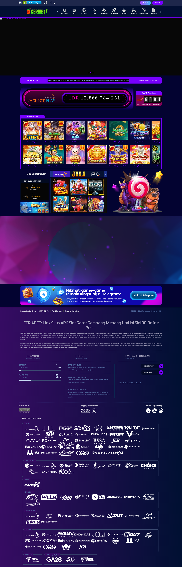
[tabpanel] (91, 46)
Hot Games (64, 13)
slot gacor (156, 333)
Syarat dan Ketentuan (72, 311)
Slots (74, 13)
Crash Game (114, 13)
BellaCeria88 (147, 372)
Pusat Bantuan (57, 311)
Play (50, 100)
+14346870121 (148, 366)
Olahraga (104, 13)
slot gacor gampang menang (98, 345)
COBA (63, 184)
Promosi (153, 13)
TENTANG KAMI (44, 311)
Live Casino (84, 13)
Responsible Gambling (28, 311)
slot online (66, 343)
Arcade (123, 13)
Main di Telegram (35, 3)
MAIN (34, 130)
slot (65, 337)
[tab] (61, 174)
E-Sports (134, 13)
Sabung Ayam (143, 13)
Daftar (157, 3)
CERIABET (23, 333)
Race (94, 13)
